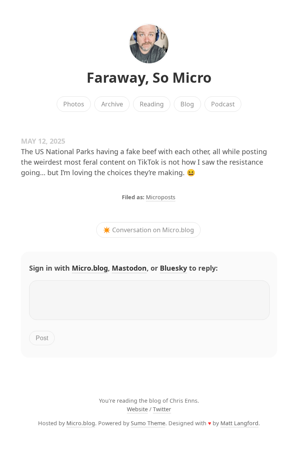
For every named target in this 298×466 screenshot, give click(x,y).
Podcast (223, 104)
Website (137, 409)
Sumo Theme (148, 423)
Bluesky (173, 268)
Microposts (160, 197)
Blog (187, 104)
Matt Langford (239, 423)
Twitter (162, 409)
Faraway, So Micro (149, 77)
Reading (152, 104)
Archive (112, 104)
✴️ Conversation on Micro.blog (148, 230)
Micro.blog (90, 268)
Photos (73, 104)
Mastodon (129, 268)
